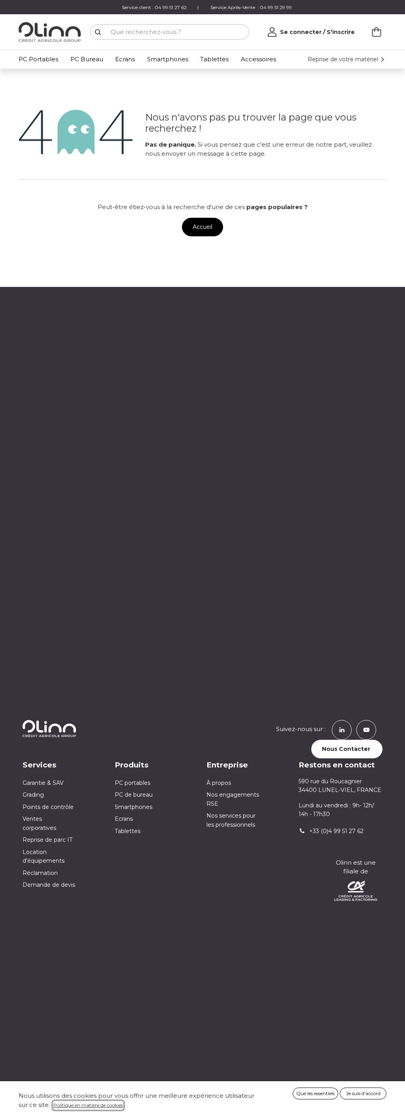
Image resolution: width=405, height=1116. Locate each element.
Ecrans (124, 818)
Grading (33, 794)
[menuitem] (40, 59)
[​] (342, 729)
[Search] (98, 32)
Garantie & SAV (43, 782)
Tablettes (127, 831)
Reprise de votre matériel (344, 59)
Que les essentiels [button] (315, 1093)
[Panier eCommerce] (376, 32)
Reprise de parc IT (47, 839)
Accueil (202, 226)
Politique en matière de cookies (88, 1105)
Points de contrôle (48, 807)
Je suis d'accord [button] (363, 1093)
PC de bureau (134, 794)
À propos (218, 782)
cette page (248, 153)
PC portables (132, 782)
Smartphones (133, 807)
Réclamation (40, 873)
